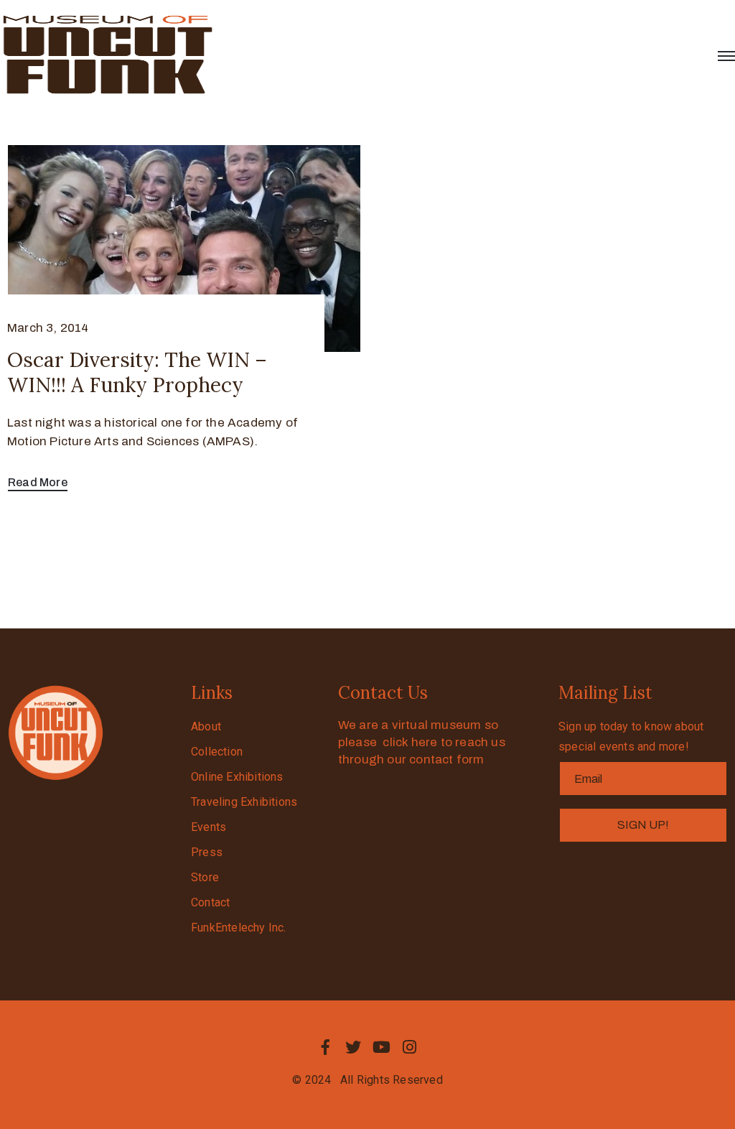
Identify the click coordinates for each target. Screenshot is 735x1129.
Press (207, 852)
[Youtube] (382, 1047)
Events (208, 827)
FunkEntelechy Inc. (238, 927)
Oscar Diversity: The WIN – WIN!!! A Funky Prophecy (137, 372)
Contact (210, 902)
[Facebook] (325, 1047)
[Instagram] (410, 1047)
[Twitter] (353, 1047)
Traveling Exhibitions (244, 802)
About (206, 726)
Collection (217, 751)
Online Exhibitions (237, 777)
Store (205, 877)
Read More (37, 482)
